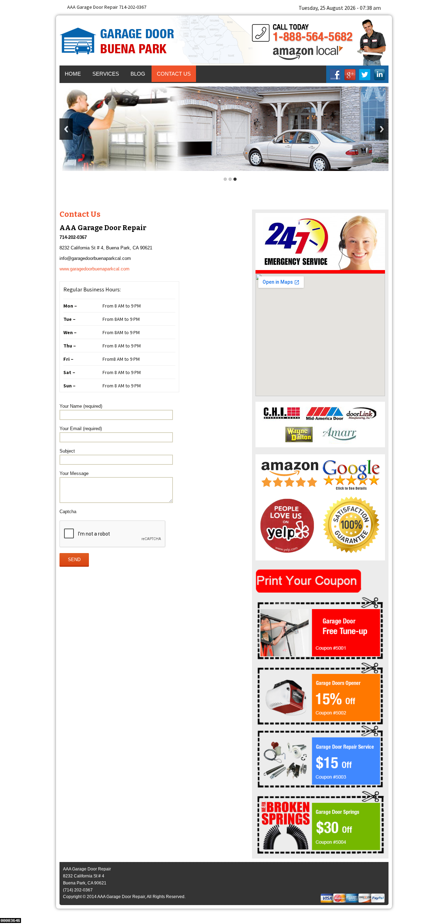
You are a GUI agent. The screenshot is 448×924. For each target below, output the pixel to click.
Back (66, 129)
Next (381, 129)
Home (73, 74)
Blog (138, 74)
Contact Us (174, 74)
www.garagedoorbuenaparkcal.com (94, 268)
